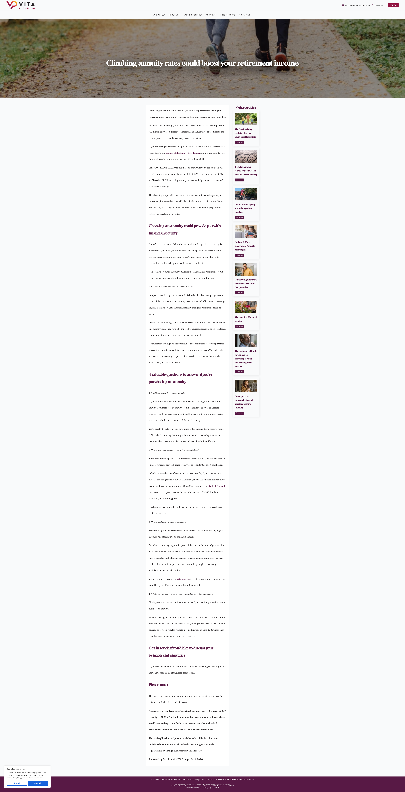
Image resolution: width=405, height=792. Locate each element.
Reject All (17, 783)
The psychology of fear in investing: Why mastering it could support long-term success (246, 358)
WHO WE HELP (159, 15)
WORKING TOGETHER (193, 15)
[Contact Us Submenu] (252, 15)
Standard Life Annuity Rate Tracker (183, 153)
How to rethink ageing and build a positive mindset (245, 208)
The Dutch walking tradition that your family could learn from (245, 133)
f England (220, 486)
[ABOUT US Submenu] (180, 15)
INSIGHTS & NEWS (227, 15)
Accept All (37, 783)
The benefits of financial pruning (246, 319)
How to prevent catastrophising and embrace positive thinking (244, 402)
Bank (211, 486)
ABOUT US (173, 15)
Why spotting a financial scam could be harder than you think (245, 283)
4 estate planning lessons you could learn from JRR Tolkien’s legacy (246, 171)
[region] (27, 777)
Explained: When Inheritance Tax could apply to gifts (245, 246)
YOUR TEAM (211, 15)
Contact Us (244, 15)
